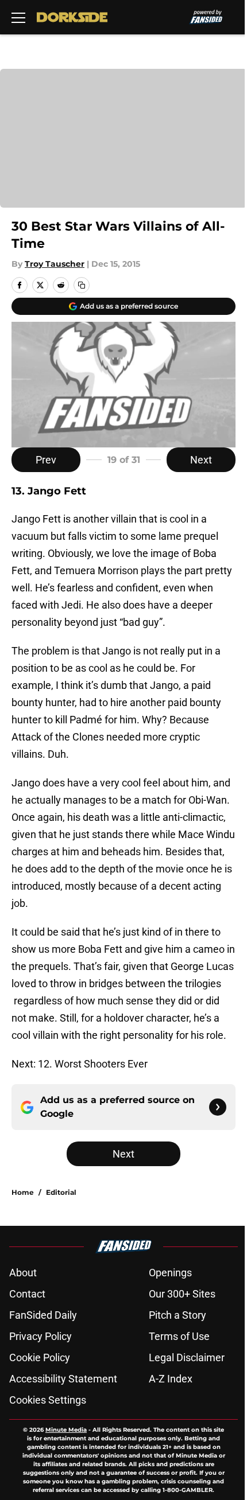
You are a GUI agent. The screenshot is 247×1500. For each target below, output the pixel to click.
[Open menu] (18, 17)
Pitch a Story (177, 1315)
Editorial (61, 1192)
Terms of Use (179, 1336)
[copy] (82, 285)
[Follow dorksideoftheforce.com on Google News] (217, 1107)
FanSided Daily (43, 1315)
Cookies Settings (47, 1400)
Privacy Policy (40, 1336)
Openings (170, 1273)
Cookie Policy (39, 1357)
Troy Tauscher (54, 264)
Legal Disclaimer (187, 1357)
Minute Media (66, 1429)
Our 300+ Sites (182, 1294)
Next (201, 460)
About (23, 1273)
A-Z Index (170, 1379)
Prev (46, 460)
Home (22, 1192)
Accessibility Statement (63, 1379)
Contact (27, 1294)
